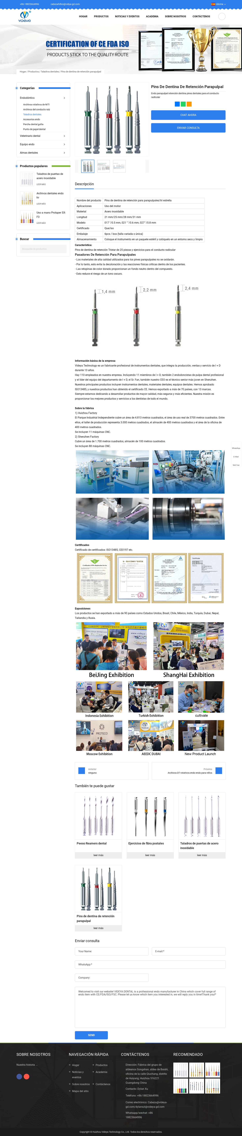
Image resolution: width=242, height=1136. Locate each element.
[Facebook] (195, 4)
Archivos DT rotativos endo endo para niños (190, 772)
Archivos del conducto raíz (36, 109)
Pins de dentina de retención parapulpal (81, 71)
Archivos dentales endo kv (50, 195)
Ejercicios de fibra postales (146, 843)
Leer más (41, 184)
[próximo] (147, 166)
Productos (101, 16)
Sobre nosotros (175, 16)
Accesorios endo (31, 119)
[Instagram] (203, 4)
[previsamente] (77, 166)
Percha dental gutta (33, 124)
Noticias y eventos (127, 16)
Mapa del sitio (80, 1091)
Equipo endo (27, 144)
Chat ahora (188, 115)
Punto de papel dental (34, 129)
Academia (152, 16)
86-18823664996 (149, 1095)
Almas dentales (29, 152)
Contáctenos (201, 16)
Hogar (83, 16)
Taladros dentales (50, 71)
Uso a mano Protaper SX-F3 (51, 214)
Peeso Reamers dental (92, 843)
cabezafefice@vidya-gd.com (65, 4)
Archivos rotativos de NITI (36, 104)
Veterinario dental (30, 135)
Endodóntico (27, 97)
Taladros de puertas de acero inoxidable (50, 176)
